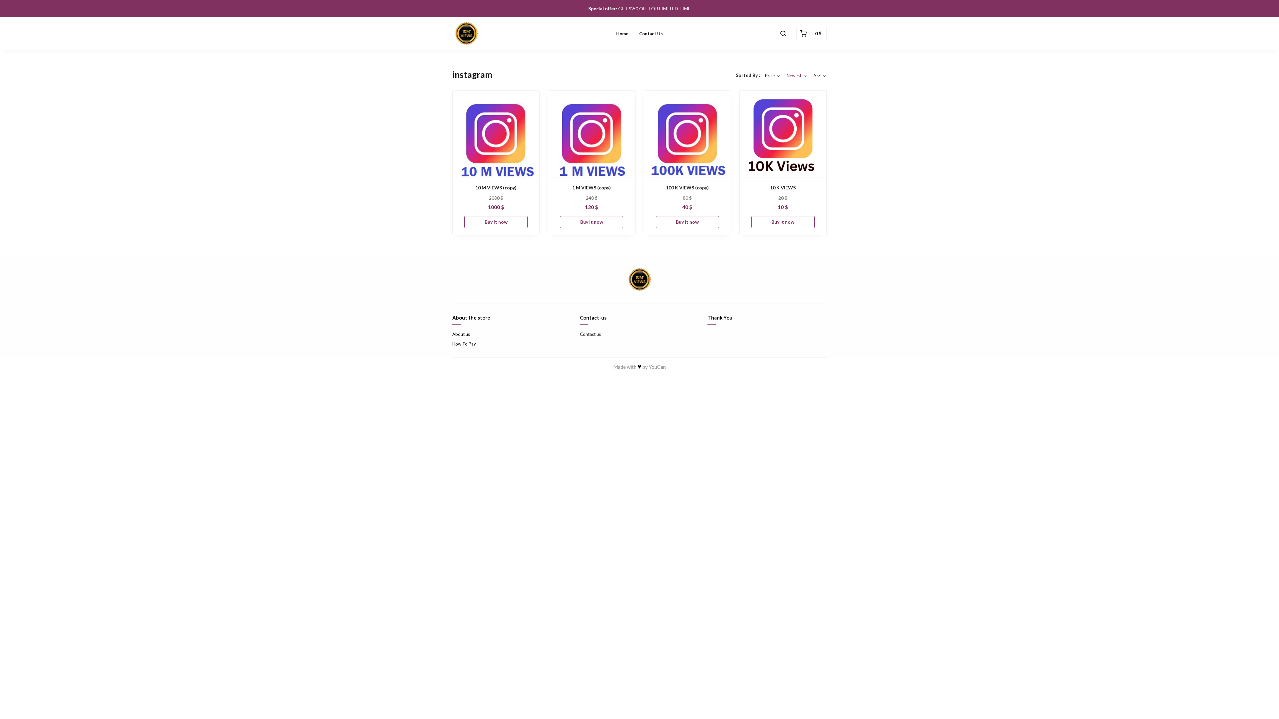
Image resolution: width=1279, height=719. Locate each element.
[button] (783, 33)
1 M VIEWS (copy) (591, 187)
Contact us (651, 33)
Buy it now (496, 222)
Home (622, 33)
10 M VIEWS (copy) (496, 187)
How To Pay (464, 344)
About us (461, 334)
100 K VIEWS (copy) (687, 187)
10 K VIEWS (783, 187)
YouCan (657, 367)
